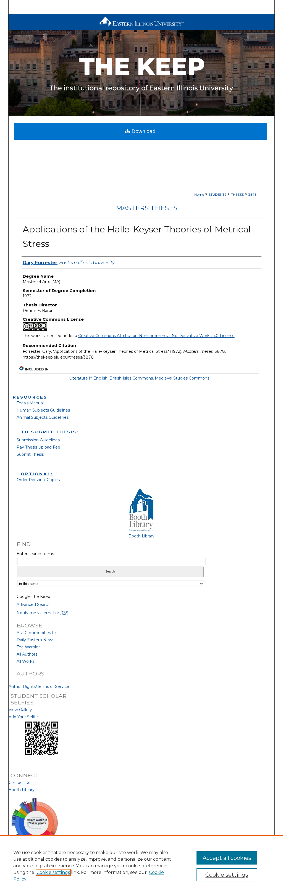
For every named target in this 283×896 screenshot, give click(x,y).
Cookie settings (53, 872)
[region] (141, 865)
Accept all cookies (227, 858)
